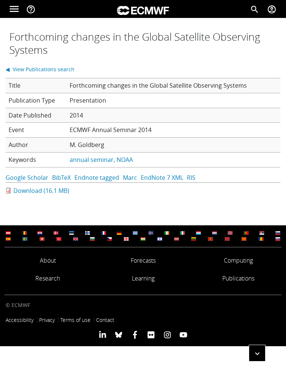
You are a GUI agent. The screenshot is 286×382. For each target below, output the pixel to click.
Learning (143, 278)
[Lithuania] (193, 239)
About (48, 260)
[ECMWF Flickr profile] (151, 334)
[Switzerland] (42, 239)
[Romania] (261, 239)
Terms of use (75, 319)
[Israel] (159, 239)
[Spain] (8, 239)
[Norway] (230, 233)
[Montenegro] (210, 239)
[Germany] (119, 233)
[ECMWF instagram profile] (167, 334)
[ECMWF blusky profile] (119, 334)
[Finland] (87, 233)
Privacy (47, 319)
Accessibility (20, 319)
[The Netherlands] (214, 233)
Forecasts (143, 260)
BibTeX (61, 177)
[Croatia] (39, 233)
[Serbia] (261, 233)
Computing (238, 260)
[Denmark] (55, 233)
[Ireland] (166, 233)
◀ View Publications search (40, 69)
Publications (238, 278)
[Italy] (182, 233)
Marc (130, 177)
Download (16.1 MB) (41, 191)
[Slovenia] (277, 233)
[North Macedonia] (244, 239)
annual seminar (92, 160)
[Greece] (135, 233)
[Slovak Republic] (277, 239)
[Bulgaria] (92, 239)
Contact (105, 319)
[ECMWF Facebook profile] (135, 334)
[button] (257, 353)
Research (47, 278)
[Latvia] (176, 239)
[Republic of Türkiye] (58, 239)
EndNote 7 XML (162, 177)
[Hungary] (143, 239)
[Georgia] (126, 239)
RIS (191, 177)
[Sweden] (25, 239)
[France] (103, 233)
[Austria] (8, 233)
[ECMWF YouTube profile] (183, 334)
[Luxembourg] (198, 233)
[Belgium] (24, 233)
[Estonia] (71, 233)
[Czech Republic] (109, 239)
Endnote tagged (96, 177)
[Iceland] (150, 233)
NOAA (125, 160)
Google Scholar (27, 177)
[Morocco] (227, 239)
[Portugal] (246, 233)
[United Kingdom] (75, 239)
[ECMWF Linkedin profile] (103, 334)
